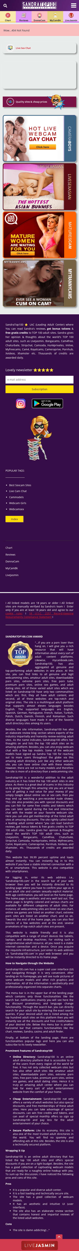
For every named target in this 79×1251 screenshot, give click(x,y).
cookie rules (14, 613)
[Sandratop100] (39, 5)
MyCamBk (12, 568)
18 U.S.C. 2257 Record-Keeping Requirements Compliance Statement (39, 615)
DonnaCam (12, 561)
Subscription (39, 389)
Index (14, 519)
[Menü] (73, 7)
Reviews (10, 554)
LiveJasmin (12, 575)
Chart (9, 547)
